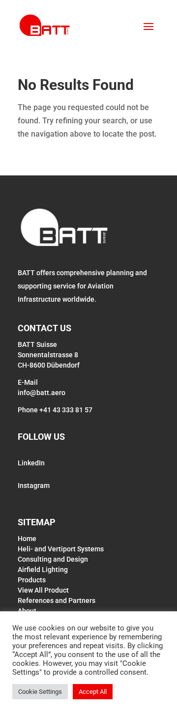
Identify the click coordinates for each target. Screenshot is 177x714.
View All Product (43, 590)
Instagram (34, 485)
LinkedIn (31, 463)
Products (32, 580)
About (27, 611)
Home (27, 539)
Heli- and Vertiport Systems (61, 549)
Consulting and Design (53, 559)
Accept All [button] (93, 691)
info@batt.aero (41, 393)
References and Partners (56, 600)
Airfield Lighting (43, 569)
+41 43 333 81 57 (65, 410)
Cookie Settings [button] (40, 691)
